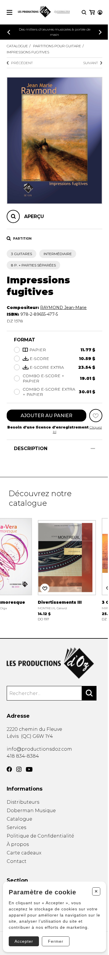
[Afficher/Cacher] (93, 448)
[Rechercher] (89, 693)
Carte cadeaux (24, 853)
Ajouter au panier (46, 415)
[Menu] (9, 12)
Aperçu (34, 216)
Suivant (90, 63)
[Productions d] (54, 663)
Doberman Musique (31, 810)
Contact (16, 861)
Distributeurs (23, 802)
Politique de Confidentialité (40, 836)
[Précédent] (8, 32)
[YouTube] (29, 769)
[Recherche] (84, 12)
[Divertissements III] (67, 569)
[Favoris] (95, 415)
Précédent (22, 63)
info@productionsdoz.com (39, 749)
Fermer (55, 941)
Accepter (24, 941)
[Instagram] (19, 769)
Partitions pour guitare (57, 46)
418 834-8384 (23, 756)
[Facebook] (9, 769)
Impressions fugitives (28, 52)
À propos (18, 844)
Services (16, 827)
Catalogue (17, 46)
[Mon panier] (92, 12)
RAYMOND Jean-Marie (63, 307)
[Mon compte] (100, 12)
